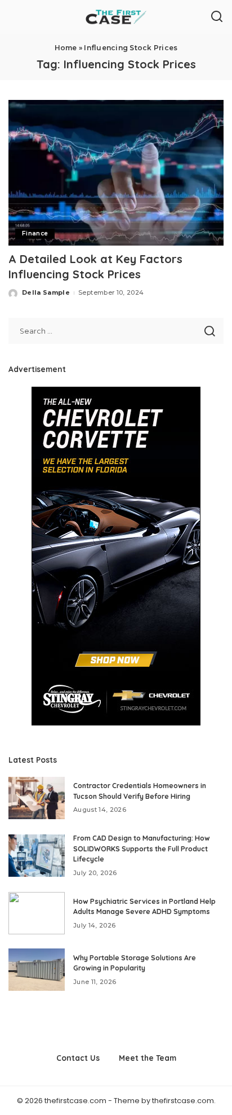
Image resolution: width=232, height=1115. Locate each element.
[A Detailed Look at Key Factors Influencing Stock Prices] (116, 173)
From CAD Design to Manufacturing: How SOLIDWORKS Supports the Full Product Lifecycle (141, 848)
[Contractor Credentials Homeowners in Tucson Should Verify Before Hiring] (36, 798)
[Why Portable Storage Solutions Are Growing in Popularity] (36, 969)
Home (66, 47)
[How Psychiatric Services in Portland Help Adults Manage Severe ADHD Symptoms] (36, 913)
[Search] (217, 17)
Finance (35, 233)
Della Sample (46, 292)
